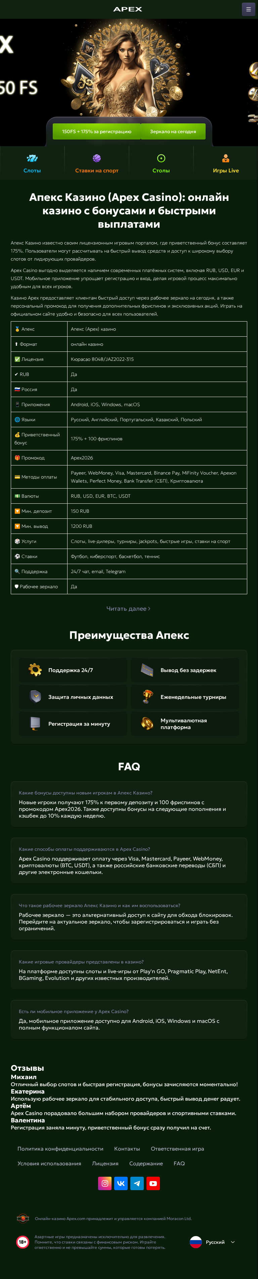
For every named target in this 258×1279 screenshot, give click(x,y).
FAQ (179, 1163)
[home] (129, 9)
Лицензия (105, 1163)
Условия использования (49, 1163)
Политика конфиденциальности (60, 1148)
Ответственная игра (177, 1148)
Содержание (146, 1163)
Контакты (127, 1148)
